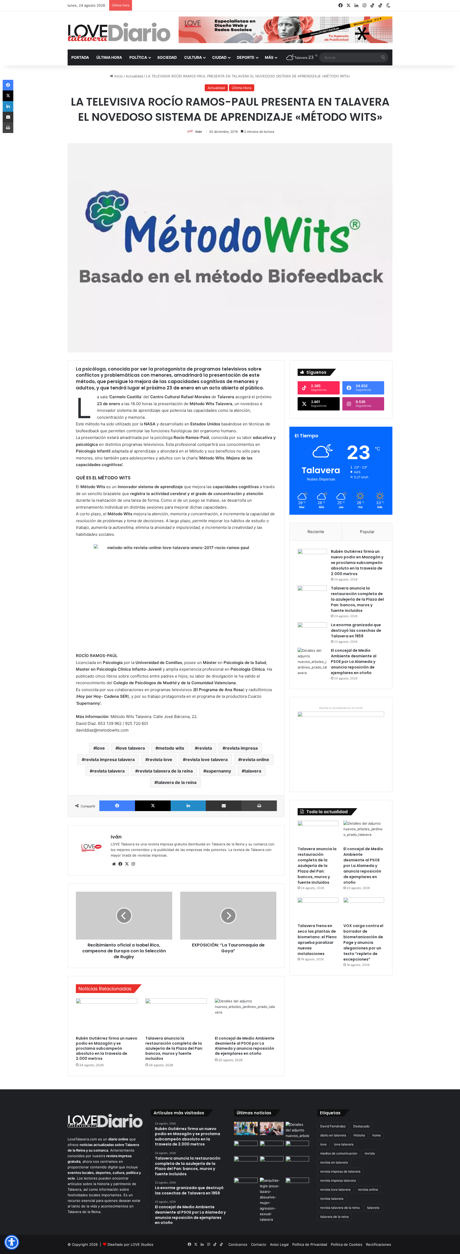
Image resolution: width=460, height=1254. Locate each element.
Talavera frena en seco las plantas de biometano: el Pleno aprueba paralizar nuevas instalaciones (317, 939)
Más (269, 57)
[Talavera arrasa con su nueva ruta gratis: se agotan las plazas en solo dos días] (246, 1162)
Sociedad (167, 57)
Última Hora (109, 57)
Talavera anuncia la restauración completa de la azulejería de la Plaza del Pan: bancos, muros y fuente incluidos (174, 1048)
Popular (367, 531)
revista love (160, 759)
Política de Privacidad (309, 1244)
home (376, 1135)
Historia (359, 1135)
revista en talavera (334, 1162)
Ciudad (219, 57)
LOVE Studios (142, 1244)
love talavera (131, 748)
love (100, 748)
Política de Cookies (346, 1244)
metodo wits (171, 748)
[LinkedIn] (188, 805)
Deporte (245, 57)
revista (205, 748)
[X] (153, 805)
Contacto (258, 1244)
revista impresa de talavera (340, 1171)
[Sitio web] (114, 864)
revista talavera (108, 771)
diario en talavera (333, 1135)
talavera (252, 771)
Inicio (118, 76)
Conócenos (237, 1244)
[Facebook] (117, 805)
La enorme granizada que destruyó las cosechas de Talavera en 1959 (356, 630)
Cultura (193, 57)
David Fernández (333, 1126)
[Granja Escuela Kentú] (272, 1166)
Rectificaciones (378, 1244)
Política (138, 57)
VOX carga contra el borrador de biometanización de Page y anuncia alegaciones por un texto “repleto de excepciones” (363, 942)
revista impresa (241, 748)
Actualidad (134, 76)
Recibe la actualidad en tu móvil (341, 708)
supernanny (218, 771)
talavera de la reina (176, 782)
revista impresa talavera (109, 759)
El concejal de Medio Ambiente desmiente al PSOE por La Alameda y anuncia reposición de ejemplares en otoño (244, 1046)
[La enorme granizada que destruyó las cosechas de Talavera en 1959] (312, 632)
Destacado (361, 1126)
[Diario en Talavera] (119, 32)
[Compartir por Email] (223, 805)
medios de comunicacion (338, 1153)
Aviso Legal (279, 1244)
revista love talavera (207, 759)
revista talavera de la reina (165, 771)
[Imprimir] (259, 805)
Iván (198, 132)
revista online (255, 759)
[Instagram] (133, 864)
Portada (80, 57)
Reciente (315, 531)
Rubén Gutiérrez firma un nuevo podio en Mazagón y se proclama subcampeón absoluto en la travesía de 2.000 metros (106, 1048)
